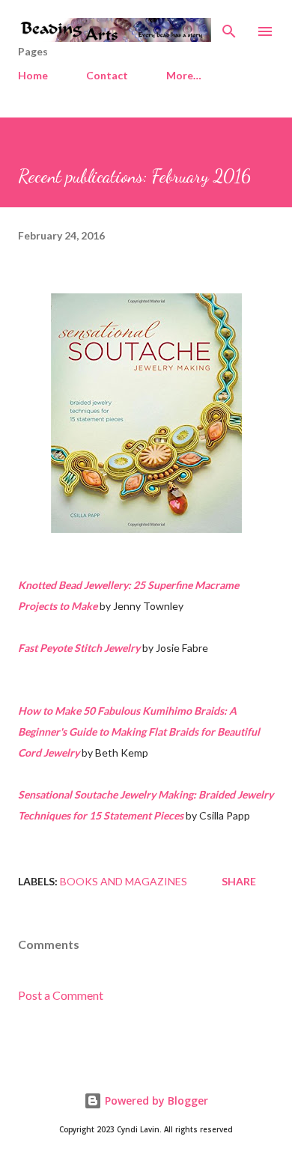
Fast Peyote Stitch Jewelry (79, 647)
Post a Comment (60, 995)
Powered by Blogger (155, 1100)
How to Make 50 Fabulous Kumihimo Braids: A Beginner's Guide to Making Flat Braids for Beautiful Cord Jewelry (139, 731)
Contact (107, 75)
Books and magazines (123, 881)
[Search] (229, 27)
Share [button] (239, 881)
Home (33, 75)
